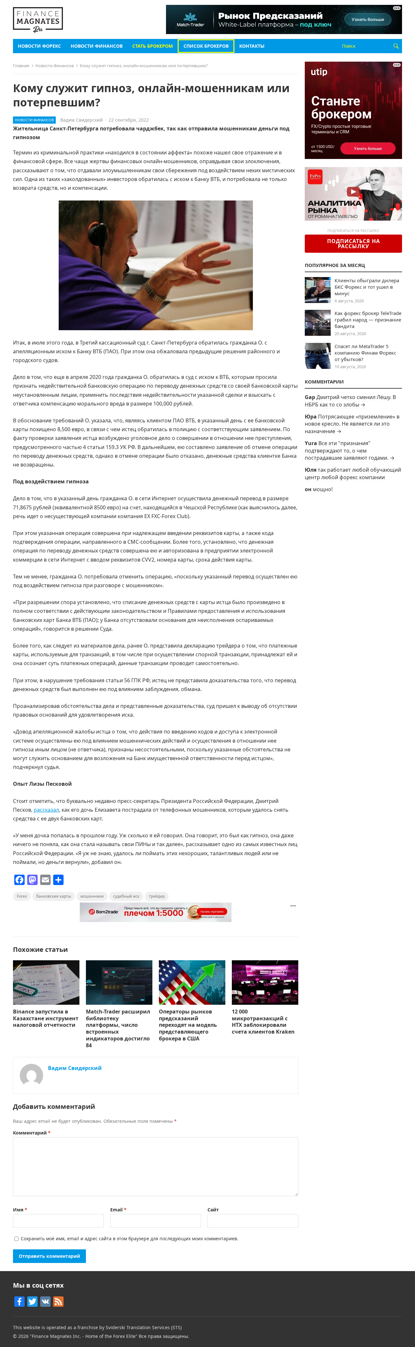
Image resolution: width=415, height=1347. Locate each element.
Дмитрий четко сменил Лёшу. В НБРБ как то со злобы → (350, 401)
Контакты (252, 46)
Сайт (213, 1210)
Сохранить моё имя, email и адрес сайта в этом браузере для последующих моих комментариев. (129, 1238)
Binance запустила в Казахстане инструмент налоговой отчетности (45, 1018)
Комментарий (32, 1133)
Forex (22, 896)
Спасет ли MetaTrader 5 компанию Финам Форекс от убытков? (365, 352)
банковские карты (53, 896)
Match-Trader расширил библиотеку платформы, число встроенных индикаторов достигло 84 (118, 1028)
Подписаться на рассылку (353, 243)
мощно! (323, 489)
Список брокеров (206, 46)
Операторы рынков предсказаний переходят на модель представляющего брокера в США (188, 1025)
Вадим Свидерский (81, 120)
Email (118, 1210)
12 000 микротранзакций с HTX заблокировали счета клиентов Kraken (263, 1021)
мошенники (92, 896)
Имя (20, 1210)
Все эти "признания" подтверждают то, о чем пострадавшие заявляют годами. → (350, 450)
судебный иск (126, 896)
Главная (21, 65)
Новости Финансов (97, 46)
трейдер (157, 896)
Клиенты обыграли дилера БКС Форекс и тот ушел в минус (367, 287)
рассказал (46, 809)
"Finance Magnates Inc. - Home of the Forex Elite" (83, 1336)
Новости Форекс (39, 46)
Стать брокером (152, 46)
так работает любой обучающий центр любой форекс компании (353, 473)
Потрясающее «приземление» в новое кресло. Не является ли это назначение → (352, 424)
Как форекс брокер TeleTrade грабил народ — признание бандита (368, 319)
